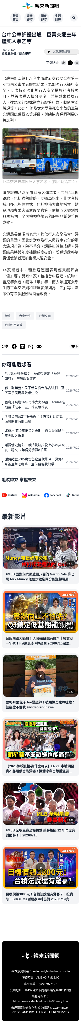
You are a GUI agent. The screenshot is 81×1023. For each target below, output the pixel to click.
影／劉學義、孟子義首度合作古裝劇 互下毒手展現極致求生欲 (34, 390)
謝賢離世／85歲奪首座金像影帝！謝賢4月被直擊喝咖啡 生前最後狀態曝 (34, 462)
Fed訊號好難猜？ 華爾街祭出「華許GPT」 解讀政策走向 (32, 376)
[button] (63, 62)
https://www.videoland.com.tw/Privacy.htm (40, 1001)
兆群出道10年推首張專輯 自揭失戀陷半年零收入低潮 (35, 433)
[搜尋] (74, 18)
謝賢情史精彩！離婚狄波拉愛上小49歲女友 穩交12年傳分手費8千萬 (35, 447)
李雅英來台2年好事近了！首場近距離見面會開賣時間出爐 (34, 419)
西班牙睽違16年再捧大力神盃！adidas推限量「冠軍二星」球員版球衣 (35, 404)
